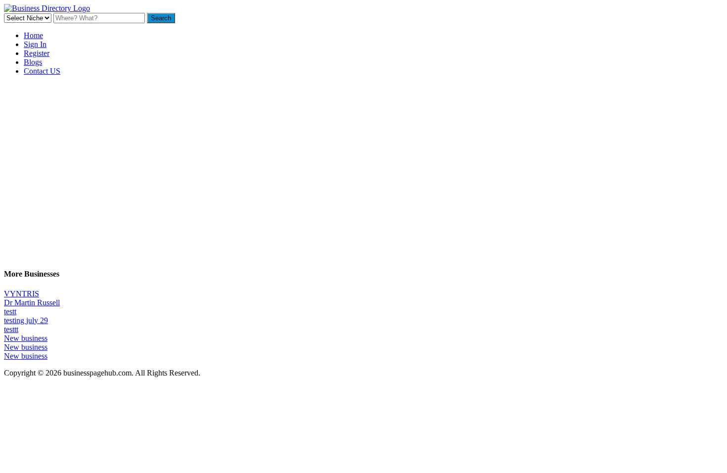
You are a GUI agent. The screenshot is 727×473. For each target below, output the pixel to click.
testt (10, 311)
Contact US (42, 71)
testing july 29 (26, 320)
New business (25, 338)
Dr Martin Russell (32, 302)
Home (33, 35)
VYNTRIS (21, 293)
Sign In (35, 44)
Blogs (33, 62)
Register (36, 53)
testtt (11, 329)
